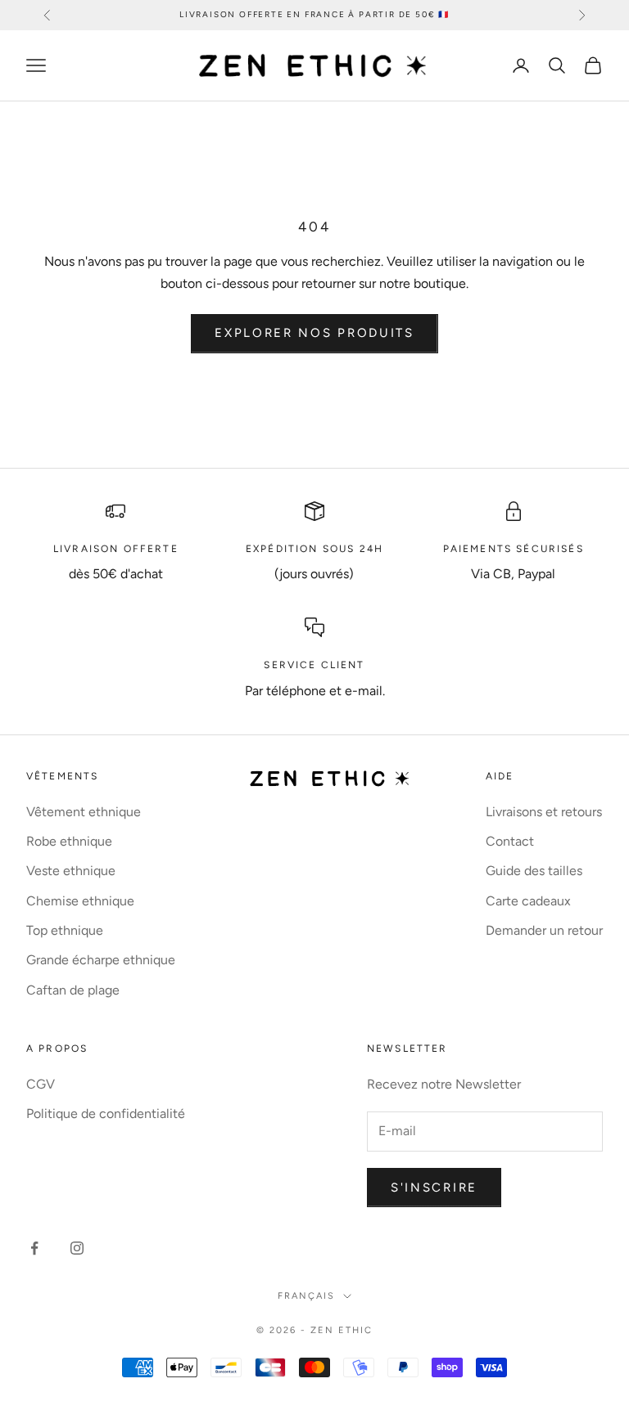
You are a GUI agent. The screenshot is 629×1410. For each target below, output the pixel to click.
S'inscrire (434, 1187)
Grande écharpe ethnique (100, 960)
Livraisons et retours (544, 812)
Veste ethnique (70, 870)
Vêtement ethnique (83, 812)
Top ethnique (64, 930)
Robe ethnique (69, 841)
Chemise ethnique (80, 901)
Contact (510, 841)
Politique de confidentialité (105, 1113)
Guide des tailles (534, 870)
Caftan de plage (73, 990)
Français (306, 1296)
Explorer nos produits (314, 333)
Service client (314, 665)
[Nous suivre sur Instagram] (77, 1248)
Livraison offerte (116, 549)
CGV (40, 1084)
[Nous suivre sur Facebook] (34, 1248)
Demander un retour (544, 930)
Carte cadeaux (528, 901)
